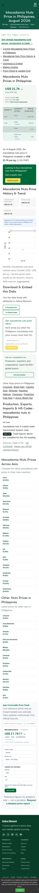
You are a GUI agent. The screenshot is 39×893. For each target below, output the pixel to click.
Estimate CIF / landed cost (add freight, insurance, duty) (19, 785)
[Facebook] (12, 834)
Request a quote (12, 180)
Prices (32, 24)
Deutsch (25, 877)
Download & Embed (13, 63)
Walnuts (7, 394)
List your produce (19, 375)
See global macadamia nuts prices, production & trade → (17, 41)
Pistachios (29, 394)
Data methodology (8, 862)
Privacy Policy (25, 862)
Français (19, 877)
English (13, 877)
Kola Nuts (8, 398)
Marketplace (6, 846)
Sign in (4, 868)
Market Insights (10, 67)
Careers (23, 846)
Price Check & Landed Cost (16, 71)
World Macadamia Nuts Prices (19, 24)
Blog (22, 853)
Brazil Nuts (19, 387)
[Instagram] (16, 834)
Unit (6, 776)
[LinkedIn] (3, 834)
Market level (8, 756)
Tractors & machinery (9, 853)
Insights (3, 35)
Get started (5, 865)
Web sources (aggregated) (18, 102)
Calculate (10, 790)
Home (6, 24)
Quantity (7, 769)
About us (24, 843)
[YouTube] (21, 834)
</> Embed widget (11, 312)
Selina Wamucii (9, 821)
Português (33, 877)
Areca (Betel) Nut (24, 398)
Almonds (13, 390)
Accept (20, 890)
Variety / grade (9, 749)
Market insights (7, 843)
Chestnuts (17, 394)
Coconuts (7, 387)
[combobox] (19, 723)
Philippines (13, 27)
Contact (23, 850)
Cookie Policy (25, 868)
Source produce (7, 850)
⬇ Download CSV (11, 307)
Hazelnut (23, 390)
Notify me (12, 347)
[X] (8, 834)
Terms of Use (25, 865)
